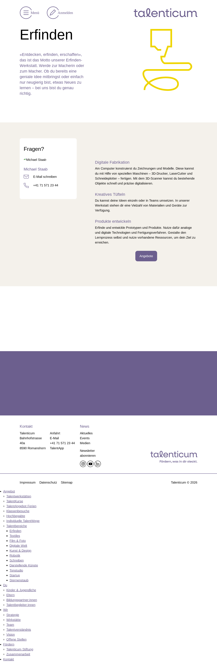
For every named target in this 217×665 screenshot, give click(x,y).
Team (10, 624)
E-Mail (54, 438)
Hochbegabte (15, 516)
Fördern (8, 644)
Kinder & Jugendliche (21, 590)
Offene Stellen (16, 639)
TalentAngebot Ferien (21, 506)
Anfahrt (55, 433)
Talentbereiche (16, 526)
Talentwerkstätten (18, 496)
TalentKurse (14, 501)
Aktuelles (86, 433)
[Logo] (165, 12)
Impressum (28, 482)
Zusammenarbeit (18, 654)
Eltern (10, 595)
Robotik (15, 555)
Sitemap (66, 482)
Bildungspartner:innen (21, 600)
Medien (85, 443)
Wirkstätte (13, 620)
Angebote (146, 256)
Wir (5, 610)
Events (85, 438)
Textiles (15, 536)
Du (5, 585)
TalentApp (57, 448)
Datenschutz (48, 482)
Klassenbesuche (17, 511)
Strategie (12, 615)
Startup (15, 575)
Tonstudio (16, 570)
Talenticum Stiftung (19, 649)
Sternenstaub (19, 580)
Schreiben (17, 560)
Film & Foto (18, 540)
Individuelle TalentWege (23, 521)
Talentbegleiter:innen (20, 605)
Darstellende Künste (24, 565)
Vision (10, 634)
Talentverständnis (18, 629)
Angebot (9, 491)
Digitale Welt (18, 545)
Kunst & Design (20, 550)
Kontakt (8, 659)
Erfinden (15, 531)
